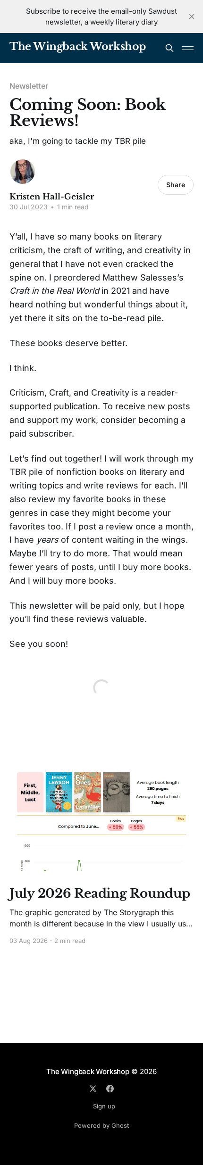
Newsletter (28, 86)
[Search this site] (169, 48)
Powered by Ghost (101, 1125)
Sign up (104, 1106)
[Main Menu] (188, 48)
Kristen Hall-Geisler (51, 197)
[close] (191, 16)
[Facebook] (110, 1088)
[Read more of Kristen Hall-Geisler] (22, 171)
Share (175, 185)
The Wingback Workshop (77, 47)
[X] (93, 1088)
